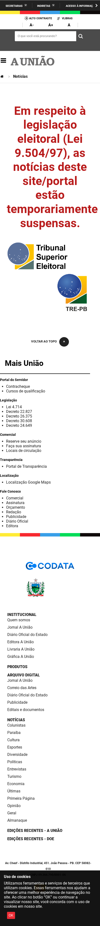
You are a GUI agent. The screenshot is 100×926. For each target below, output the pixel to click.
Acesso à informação (81, 6)
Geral (11, 813)
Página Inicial (2, 76)
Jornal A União (20, 627)
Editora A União (20, 642)
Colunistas (16, 725)
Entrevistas (16, 769)
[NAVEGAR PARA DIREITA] (96, 5)
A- (32, 25)
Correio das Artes (21, 687)
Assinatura (15, 502)
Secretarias (14, 6)
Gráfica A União (20, 656)
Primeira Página (21, 798)
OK (11, 915)
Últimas (13, 791)
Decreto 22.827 (19, 411)
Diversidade (17, 754)
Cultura (13, 740)
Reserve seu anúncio (23, 441)
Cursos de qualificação (25, 391)
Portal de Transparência (26, 466)
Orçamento (15, 507)
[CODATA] (50, 567)
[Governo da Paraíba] (50, 596)
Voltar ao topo (44, 341)
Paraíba (14, 732)
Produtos (17, 666)
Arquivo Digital (23, 675)
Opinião (14, 805)
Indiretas (43, 6)
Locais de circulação (23, 450)
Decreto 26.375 (19, 416)
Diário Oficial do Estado (27, 634)
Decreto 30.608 (19, 421)
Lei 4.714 (14, 407)
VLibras (67, 18)
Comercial (14, 498)
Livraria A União (20, 649)
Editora (12, 526)
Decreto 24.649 (19, 425)
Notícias (16, 720)
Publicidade (16, 516)
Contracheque (18, 386)
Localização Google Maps (28, 482)
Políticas (14, 762)
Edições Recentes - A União (34, 830)
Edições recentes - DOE (30, 839)
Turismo (14, 776)
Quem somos (18, 620)
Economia (16, 783)
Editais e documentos (25, 709)
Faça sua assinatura (23, 446)
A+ (50, 25)
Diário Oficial (17, 521)
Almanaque (17, 820)
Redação (13, 512)
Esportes (14, 747)
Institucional (21, 614)
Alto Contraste (40, 18)
